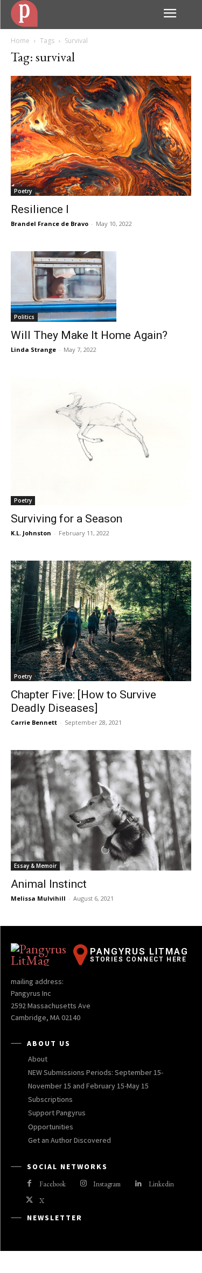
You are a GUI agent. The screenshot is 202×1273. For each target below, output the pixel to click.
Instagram (107, 1184)
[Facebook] (29, 1184)
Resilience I (40, 209)
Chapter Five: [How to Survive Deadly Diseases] (83, 701)
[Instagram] (83, 1184)
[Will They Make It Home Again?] (101, 286)
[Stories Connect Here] (83, 13)
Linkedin (161, 1184)
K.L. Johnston (31, 533)
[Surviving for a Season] (101, 441)
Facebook (52, 1184)
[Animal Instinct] (101, 810)
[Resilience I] (101, 136)
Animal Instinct (49, 884)
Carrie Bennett (34, 722)
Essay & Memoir (35, 865)
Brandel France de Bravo (49, 224)
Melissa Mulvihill (38, 898)
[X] (29, 1200)
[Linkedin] (138, 1184)
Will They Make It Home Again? (89, 335)
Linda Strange (33, 349)
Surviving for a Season (66, 518)
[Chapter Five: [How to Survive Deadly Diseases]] (101, 621)
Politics (24, 317)
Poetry (23, 191)
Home (20, 40)
